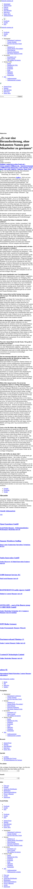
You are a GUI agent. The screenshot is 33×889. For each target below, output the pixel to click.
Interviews (7, 12)
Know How (7, 14)
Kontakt (6, 787)
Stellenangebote (8, 15)
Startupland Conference (14, 40)
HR (5, 683)
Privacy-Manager (9, 794)
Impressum (7, 797)
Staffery (18, 177)
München (10, 72)
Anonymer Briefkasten (10, 789)
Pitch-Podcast (11, 50)
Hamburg (10, 67)
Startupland (7, 4)
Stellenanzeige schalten (14, 80)
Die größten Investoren (14, 60)
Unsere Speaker (11, 42)
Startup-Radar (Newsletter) (15, 48)
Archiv (6, 795)
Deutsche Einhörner (13, 52)
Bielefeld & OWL (12, 65)
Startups (6, 9)
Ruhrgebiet (10, 75)
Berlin (9, 63)
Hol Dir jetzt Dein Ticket (14, 43)
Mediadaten (7, 790)
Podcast (6, 7)
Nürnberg (10, 73)
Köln (8, 70)
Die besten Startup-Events (14, 53)
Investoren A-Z (11, 57)
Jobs (5, 77)
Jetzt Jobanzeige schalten (7, 679)
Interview (6, 685)
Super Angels (11, 58)
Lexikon (6, 757)
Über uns (6, 785)
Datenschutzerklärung (10, 792)
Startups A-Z (11, 47)
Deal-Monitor (8, 10)
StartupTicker (7, 5)
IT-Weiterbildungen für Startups (13, 760)
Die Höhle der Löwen (10, 758)
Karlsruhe (10, 68)
